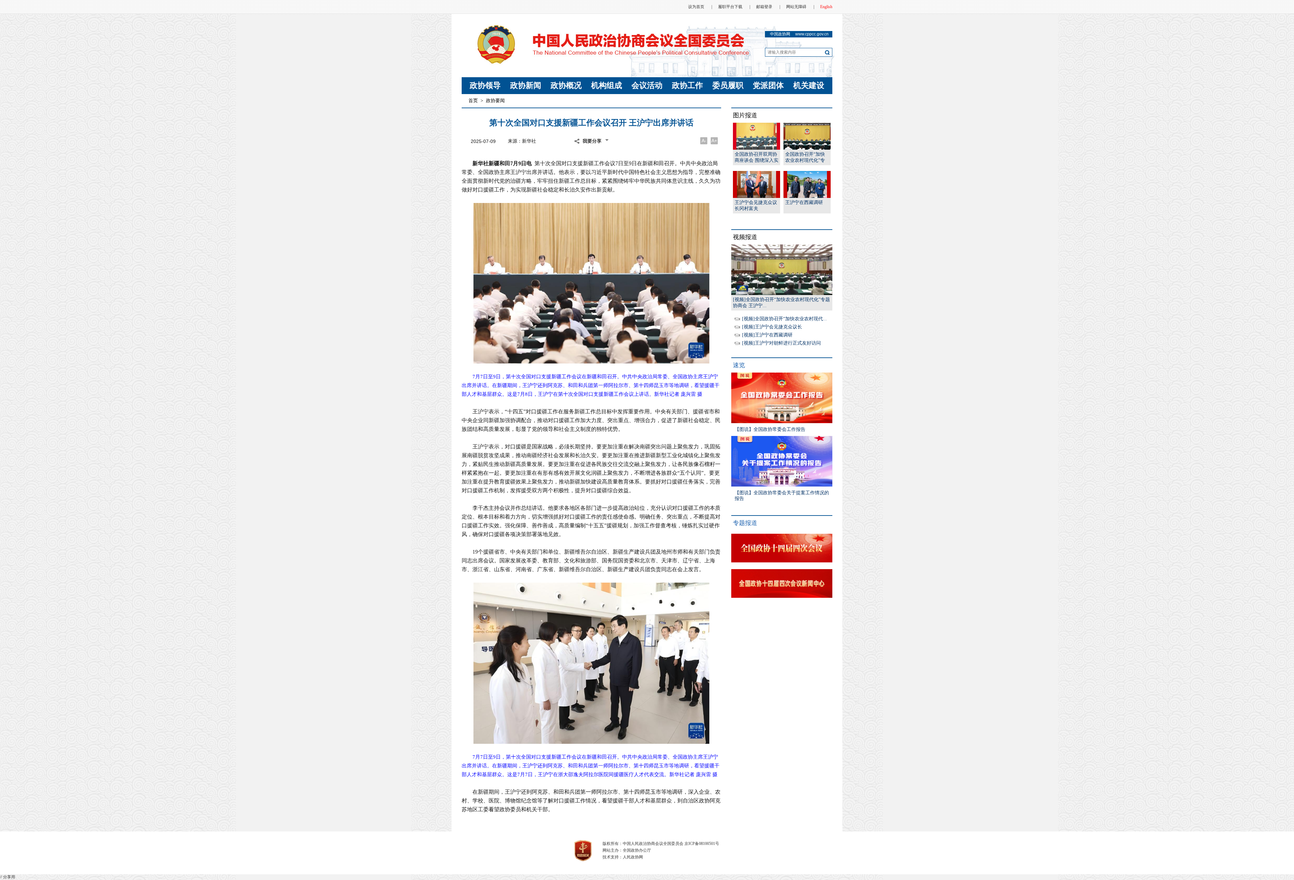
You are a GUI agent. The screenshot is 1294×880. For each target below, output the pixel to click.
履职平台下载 (730, 6)
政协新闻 (525, 85)
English (826, 6)
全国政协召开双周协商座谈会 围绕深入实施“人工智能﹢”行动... (756, 158)
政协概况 (566, 85)
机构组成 (606, 85)
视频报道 (745, 237)
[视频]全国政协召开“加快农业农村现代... (784, 318)
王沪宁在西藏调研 (804, 202)
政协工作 (687, 85)
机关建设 (808, 85)
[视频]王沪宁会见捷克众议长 (772, 326)
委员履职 (727, 85)
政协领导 (485, 85)
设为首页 (696, 6)
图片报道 (745, 115)
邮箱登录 (764, 6)
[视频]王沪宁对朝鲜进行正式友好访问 (781, 343)
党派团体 (768, 85)
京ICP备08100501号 (701, 843)
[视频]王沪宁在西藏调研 (767, 335)
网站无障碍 (796, 6)
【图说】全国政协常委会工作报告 (770, 429)
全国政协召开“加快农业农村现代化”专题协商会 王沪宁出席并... (807, 158)
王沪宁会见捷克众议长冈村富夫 (756, 205)
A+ (714, 140)
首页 (473, 100)
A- (704, 140)
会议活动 (647, 85)
